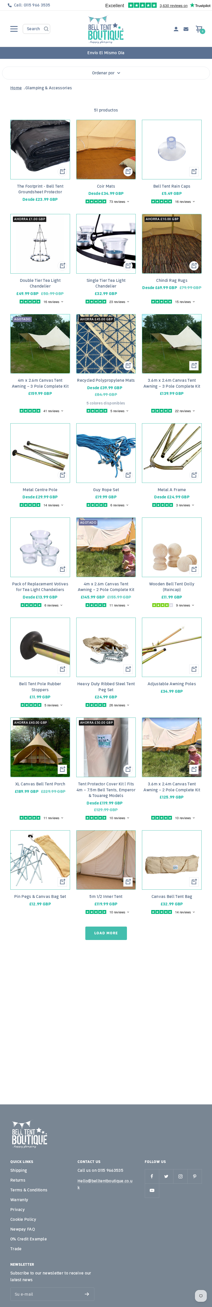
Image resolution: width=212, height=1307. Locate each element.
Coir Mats (106, 186)
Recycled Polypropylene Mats (106, 380)
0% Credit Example (28, 1239)
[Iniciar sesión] (176, 29)
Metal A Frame (172, 489)
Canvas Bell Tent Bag (172, 896)
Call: (32, 5)
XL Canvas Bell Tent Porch (40, 784)
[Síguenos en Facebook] (152, 1176)
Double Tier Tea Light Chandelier (40, 283)
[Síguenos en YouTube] (152, 1190)
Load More (106, 933)
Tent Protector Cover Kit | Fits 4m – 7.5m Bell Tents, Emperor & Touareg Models (106, 790)
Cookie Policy (23, 1219)
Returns (17, 1180)
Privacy (17, 1209)
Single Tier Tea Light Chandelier (106, 283)
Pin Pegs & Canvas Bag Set (40, 896)
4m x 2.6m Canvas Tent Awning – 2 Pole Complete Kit (106, 586)
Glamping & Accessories (48, 87)
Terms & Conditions (28, 1190)
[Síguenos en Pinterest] (194, 1176)
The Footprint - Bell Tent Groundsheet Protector (40, 189)
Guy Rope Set (106, 489)
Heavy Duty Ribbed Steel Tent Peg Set (106, 686)
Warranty (19, 1199)
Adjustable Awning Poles (172, 683)
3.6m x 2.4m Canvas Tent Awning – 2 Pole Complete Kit (171, 787)
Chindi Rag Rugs (171, 280)
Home (16, 87)
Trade (16, 1248)
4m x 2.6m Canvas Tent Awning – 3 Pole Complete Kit (40, 383)
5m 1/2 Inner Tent (105, 896)
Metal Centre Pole (40, 489)
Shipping (18, 1170)
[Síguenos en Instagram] (180, 1176)
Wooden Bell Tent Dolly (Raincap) (172, 586)
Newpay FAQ (22, 1229)
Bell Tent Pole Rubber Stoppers (40, 686)
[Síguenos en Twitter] (166, 1176)
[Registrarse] (87, 1294)
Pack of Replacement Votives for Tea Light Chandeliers (40, 586)
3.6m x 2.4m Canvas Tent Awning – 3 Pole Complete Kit (171, 383)
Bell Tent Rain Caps (172, 186)
